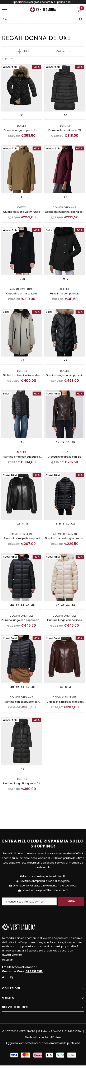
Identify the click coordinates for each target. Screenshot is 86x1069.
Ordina (60, 51)
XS (65, 360)
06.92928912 (34, 971)
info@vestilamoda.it (24, 967)
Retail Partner (53, 1037)
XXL (73, 523)
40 (65, 197)
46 (22, 360)
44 (68, 442)
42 (62, 442)
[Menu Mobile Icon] (4, 9)
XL (22, 115)
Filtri (26, 51)
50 (65, 115)
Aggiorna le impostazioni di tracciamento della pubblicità (43, 1043)
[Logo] (43, 10)
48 (33, 605)
